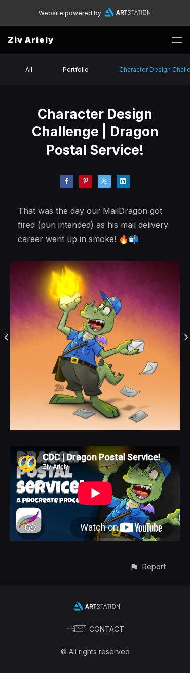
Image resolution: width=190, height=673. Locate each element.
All (28, 69)
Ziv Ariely (31, 40)
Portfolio (76, 69)
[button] (148, 566)
